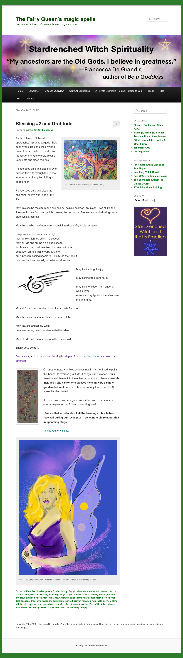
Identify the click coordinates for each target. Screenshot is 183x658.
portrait (69, 600)
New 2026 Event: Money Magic (150, 176)
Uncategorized (142, 151)
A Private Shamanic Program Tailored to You (118, 90)
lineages (25, 600)
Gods (55, 597)
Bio (18, 98)
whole (43, 607)
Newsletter (33, 90)
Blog (162, 90)
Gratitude (64, 597)
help (93, 597)
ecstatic (111, 594)
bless (26, 594)
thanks (74, 604)
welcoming (34, 607)
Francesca (47, 129)
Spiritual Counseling (79, 90)
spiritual (33, 604)
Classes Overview (54, 90)
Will (49, 607)
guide (72, 597)
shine (114, 600)
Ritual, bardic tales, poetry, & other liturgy (46, 591)
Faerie (39, 597)
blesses (34, 594)
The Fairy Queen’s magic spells (56, 19)
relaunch (86, 600)
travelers (83, 604)
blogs (63, 594)
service (107, 600)
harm (79, 597)
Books (150, 90)
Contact (30, 98)
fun (50, 597)
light (18, 600)
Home (20, 90)
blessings (54, 594)
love (39, 600)
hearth (86, 597)
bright (70, 594)
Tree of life (95, 604)
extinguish (29, 597)
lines (33, 600)
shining (19, 604)
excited (19, 597)
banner (104, 591)
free (45, 597)
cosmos (78, 594)
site (26, 604)
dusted (102, 594)
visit (18, 607)
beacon (112, 591)
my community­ (56, 600)
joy (105, 597)
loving (45, 600)
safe (100, 600)
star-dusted (49, 604)
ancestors (94, 591)
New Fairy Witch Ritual (146, 172)
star (40, 604)
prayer (77, 600)
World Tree (72, 607)
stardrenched (63, 604)
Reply (83, 607)
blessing (43, 594)
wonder (56, 607)
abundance (82, 591)
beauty (19, 594)
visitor (24, 607)
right (94, 600)
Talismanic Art (142, 147)
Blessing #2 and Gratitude (44, 123)
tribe (103, 604)
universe (111, 604)
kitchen (111, 597)
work (63, 607)
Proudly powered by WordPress (91, 645)
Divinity (94, 594)
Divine (86, 594)
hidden (99, 597)
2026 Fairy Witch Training (148, 187)
